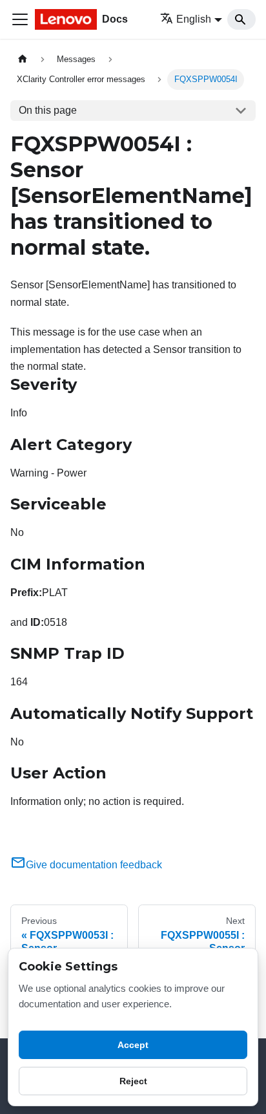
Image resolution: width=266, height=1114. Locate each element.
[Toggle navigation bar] (20, 19)
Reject (133, 1081)
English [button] (193, 19)
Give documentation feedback (94, 864)
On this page (48, 110)
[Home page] (22, 59)
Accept (133, 1045)
